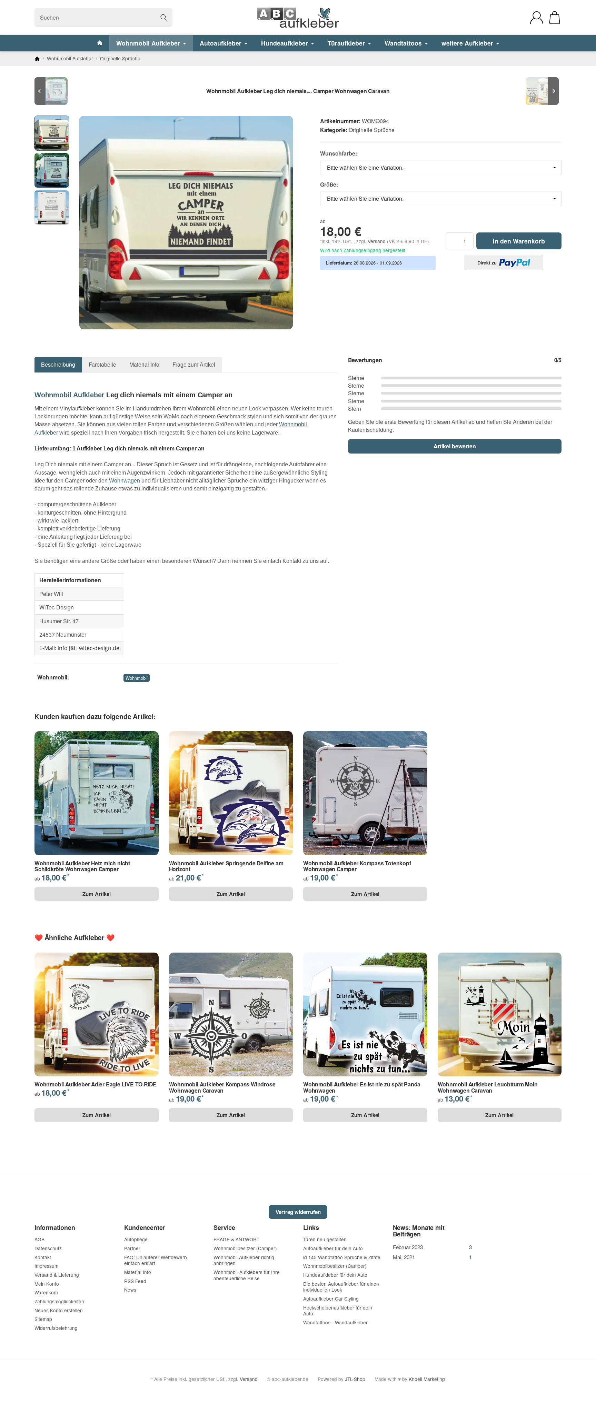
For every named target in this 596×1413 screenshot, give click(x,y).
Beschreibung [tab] (58, 364)
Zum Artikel (96, 894)
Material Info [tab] (144, 364)
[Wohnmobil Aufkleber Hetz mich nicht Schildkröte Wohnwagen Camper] (55, 91)
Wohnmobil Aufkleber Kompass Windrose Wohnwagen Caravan (222, 1087)
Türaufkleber (347, 43)
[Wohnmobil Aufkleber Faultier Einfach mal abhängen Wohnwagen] (541, 91)
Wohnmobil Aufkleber (149, 43)
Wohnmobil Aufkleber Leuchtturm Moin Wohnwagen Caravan (488, 1087)
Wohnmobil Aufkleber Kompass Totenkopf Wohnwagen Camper (357, 866)
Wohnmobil (137, 678)
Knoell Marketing (427, 1378)
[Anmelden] (537, 17)
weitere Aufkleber (468, 43)
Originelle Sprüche (372, 130)
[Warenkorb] (555, 17)
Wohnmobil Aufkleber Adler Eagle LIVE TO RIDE (95, 1084)
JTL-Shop (355, 1378)
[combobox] (441, 167)
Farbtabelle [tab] (102, 364)
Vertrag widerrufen (298, 1212)
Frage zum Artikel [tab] (193, 364)
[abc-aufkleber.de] (298, 17)
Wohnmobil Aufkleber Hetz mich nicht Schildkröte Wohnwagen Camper (82, 866)
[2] (504, 262)
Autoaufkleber (221, 43)
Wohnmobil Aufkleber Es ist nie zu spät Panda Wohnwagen (361, 1087)
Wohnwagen (124, 481)
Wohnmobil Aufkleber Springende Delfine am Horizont (226, 866)
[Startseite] (37, 58)
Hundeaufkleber (285, 43)
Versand (377, 241)
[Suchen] (163, 17)
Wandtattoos (404, 43)
